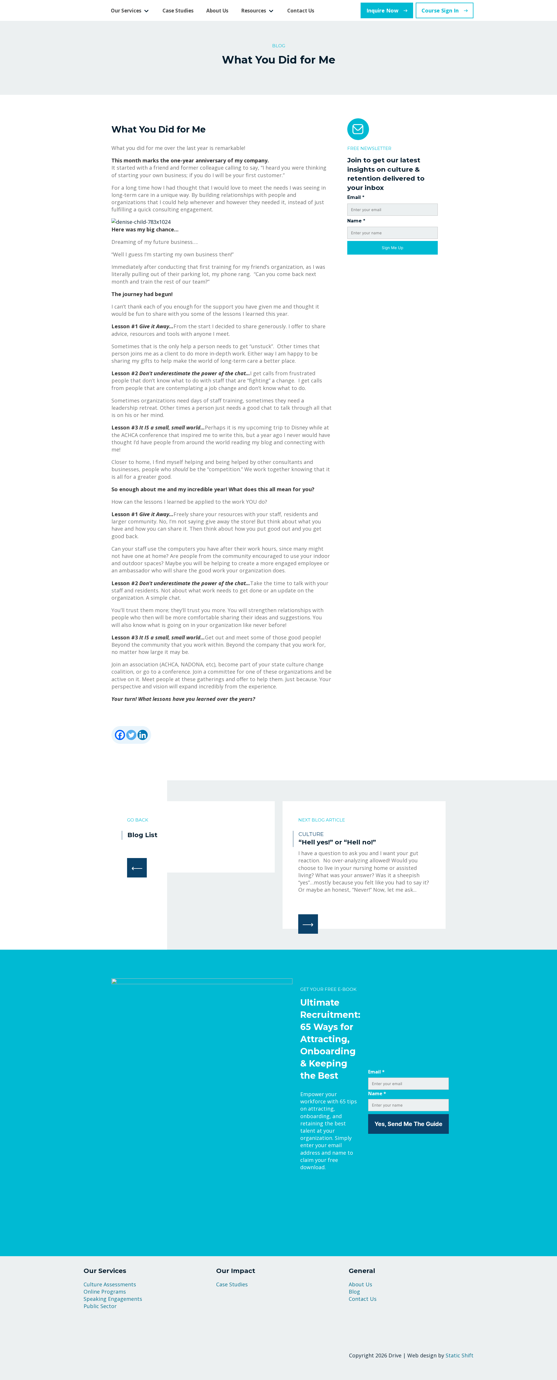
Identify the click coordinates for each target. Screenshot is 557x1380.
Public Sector (100, 1306)
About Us (217, 10)
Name (356, 221)
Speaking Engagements (113, 1298)
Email (355, 197)
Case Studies (177, 10)
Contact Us (300, 10)
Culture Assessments (110, 1284)
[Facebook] (120, 735)
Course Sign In (440, 10)
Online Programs (105, 1291)
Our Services (126, 10)
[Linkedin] (143, 735)
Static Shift (459, 1355)
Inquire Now (382, 10)
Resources (253, 10)
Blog (354, 1291)
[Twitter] (131, 735)
